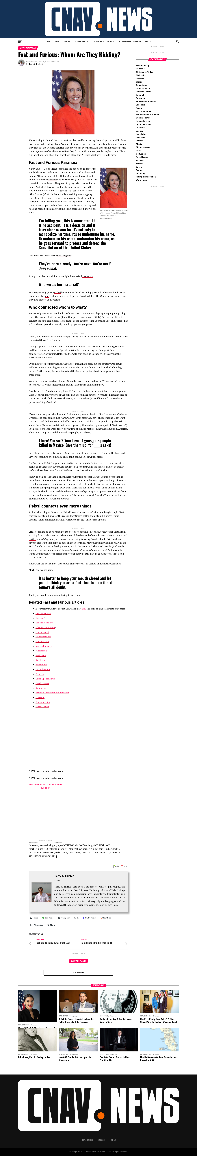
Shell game (41, 655)
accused (52, 179)
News (147, 41)
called (57, 292)
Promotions (41, 664)
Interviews (141, 128)
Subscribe (102, 1139)
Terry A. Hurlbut (36, 64)
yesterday (87, 276)
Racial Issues (142, 157)
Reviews (140, 160)
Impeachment (42, 632)
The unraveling (43, 702)
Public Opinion (33, 842)
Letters (139, 141)
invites (32, 539)
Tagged (139, 170)
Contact (67, 41)
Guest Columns (143, 118)
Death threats (42, 683)
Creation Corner (143, 92)
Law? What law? (43, 613)
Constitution (142, 85)
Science (140, 164)
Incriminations (43, 669)
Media (139, 144)
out (69, 255)
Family (139, 108)
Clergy (139, 82)
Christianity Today (144, 72)
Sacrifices (40, 659)
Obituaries (141, 154)
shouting (62, 255)
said (47, 296)
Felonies (40, 674)
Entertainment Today (146, 101)
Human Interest (143, 121)
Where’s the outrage (45, 627)
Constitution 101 (143, 88)
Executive (140, 105)
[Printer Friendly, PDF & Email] (119, 866)
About (57, 41)
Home (49, 41)
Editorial (111, 41)
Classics (140, 79)
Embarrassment (43, 636)
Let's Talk (140, 137)
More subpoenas (43, 645)
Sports (139, 167)
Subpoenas (41, 687)
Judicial (139, 131)
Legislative (141, 134)
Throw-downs (42, 706)
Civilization (97, 41)
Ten (84, 608)
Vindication (41, 650)
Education (140, 98)
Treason (40, 617)
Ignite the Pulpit (143, 124)
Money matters (143, 147)
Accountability (81, 41)
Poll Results (58, 842)
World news (141, 180)
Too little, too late (44, 622)
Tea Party (140, 173)
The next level (42, 641)
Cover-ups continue (45, 678)
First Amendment (144, 111)
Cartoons (140, 69)
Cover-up (40, 697)
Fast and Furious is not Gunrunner (52, 692)
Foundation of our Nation (130, 41)
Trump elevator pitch (146, 177)
